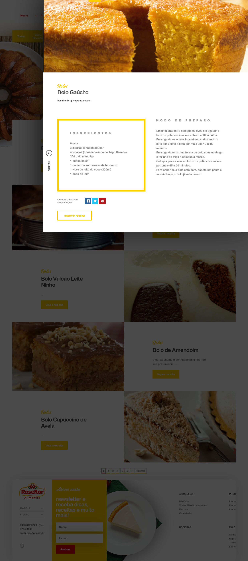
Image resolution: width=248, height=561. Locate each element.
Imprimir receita (74, 215)
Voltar (49, 166)
